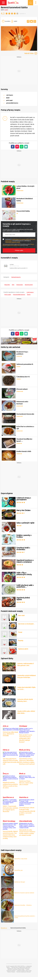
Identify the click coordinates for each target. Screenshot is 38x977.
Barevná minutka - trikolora (23, 905)
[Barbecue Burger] (7, 881)
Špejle (28, 294)
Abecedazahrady (25, 821)
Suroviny (4, 89)
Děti (13, 284)
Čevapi (20, 632)
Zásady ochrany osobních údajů (14, 245)
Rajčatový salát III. (23, 649)
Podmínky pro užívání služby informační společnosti (18, 968)
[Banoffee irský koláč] (7, 858)
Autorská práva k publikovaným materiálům (20, 967)
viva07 (6, 9)
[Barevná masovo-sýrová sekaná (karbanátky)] (7, 893)
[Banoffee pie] (7, 870)
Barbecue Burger (19, 882)
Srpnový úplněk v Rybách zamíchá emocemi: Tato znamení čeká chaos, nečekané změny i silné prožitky (10, 835)
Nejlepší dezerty (16, 277)
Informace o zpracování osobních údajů (16, 969)
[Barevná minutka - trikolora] (7, 905)
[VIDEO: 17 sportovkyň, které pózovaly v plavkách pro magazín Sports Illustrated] (11, 801)
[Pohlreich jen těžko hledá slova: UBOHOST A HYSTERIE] (11, 729)
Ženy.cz (6, 773)
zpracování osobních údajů (12, 242)
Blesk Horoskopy (9, 821)
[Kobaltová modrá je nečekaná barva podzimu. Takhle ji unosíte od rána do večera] (11, 778)
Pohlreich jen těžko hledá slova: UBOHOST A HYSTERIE (10, 733)
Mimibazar (23, 726)
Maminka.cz (23, 797)
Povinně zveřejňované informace (23, 971)
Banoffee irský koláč (20, 858)
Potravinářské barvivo (19, 294)
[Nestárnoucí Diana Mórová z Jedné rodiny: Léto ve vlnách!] (27, 777)
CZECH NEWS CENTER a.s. (20, 966)
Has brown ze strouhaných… (26, 624)
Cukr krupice (30, 292)
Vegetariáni (19, 284)
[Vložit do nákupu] (31, 21)
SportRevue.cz (8, 797)
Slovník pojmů (29, 284)
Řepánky (20, 640)
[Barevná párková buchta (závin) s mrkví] (7, 916)
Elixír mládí (21, 615)
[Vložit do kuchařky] (28, 21)
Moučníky (7, 284)
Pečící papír (7, 294)
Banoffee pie (18, 870)
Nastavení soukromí (11, 970)
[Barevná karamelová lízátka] (19, 50)
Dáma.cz (6, 750)
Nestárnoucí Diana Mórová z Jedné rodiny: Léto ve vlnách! (26, 782)
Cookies (27, 969)
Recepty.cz (4, 928)
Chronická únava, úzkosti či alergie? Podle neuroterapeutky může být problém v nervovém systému (27, 811)
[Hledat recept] (30, 2)
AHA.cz (5, 726)
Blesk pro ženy (24, 750)
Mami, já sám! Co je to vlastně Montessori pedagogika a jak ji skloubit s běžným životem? (25, 738)
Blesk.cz (22, 773)
